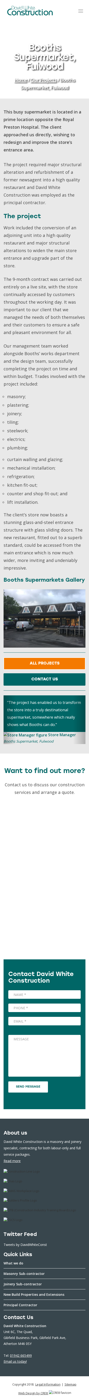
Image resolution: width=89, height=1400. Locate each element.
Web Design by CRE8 (33, 1393)
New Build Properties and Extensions (34, 1294)
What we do (13, 1263)
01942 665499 (21, 1355)
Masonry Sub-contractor (24, 1273)
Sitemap (70, 1384)
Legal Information (48, 1384)
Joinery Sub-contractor (23, 1284)
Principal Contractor (20, 1305)
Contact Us (44, 679)
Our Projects (43, 80)
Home (20, 80)
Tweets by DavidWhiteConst (25, 1244)
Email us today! (15, 1361)
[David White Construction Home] (30, 10)
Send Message (28, 1086)
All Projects (45, 663)
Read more (12, 1161)
